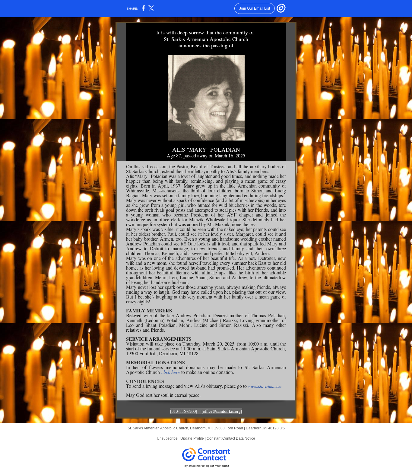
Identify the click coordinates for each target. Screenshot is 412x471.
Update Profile (192, 438)
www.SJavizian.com (264, 386)
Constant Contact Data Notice (231, 438)
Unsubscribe (167, 438)
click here (170, 372)
